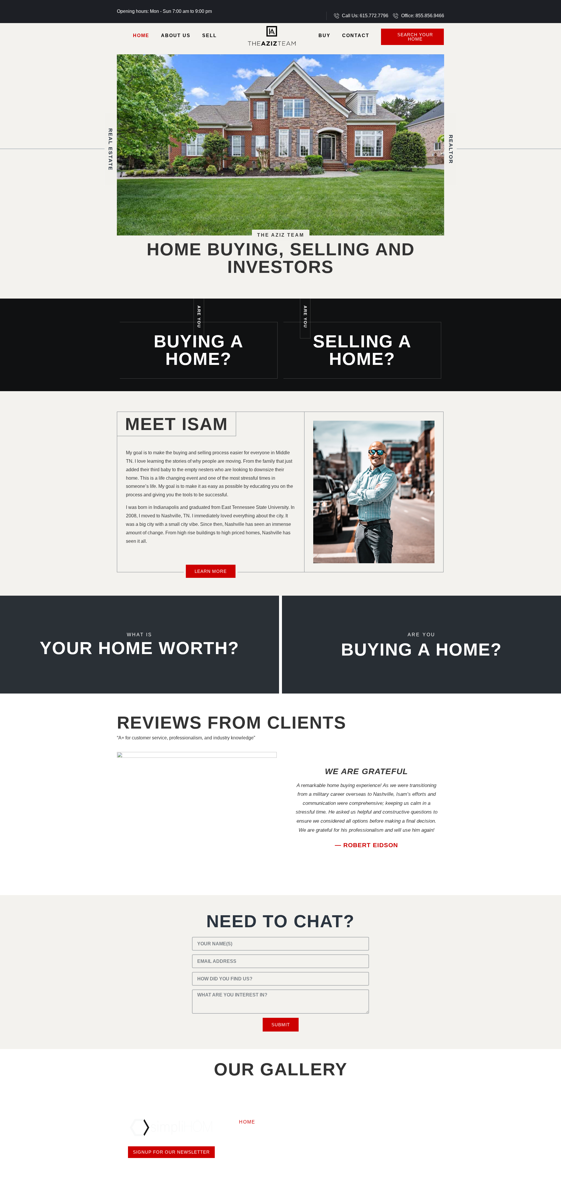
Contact (355, 35)
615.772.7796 (385, 1111)
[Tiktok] (432, 7)
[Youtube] (422, 7)
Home (141, 35)
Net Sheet (269, 1133)
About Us (176, 35)
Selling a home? (362, 350)
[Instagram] (401, 7)
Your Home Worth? (139, 648)
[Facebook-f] (391, 7)
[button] (293, 810)
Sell (209, 35)
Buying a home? (198, 350)
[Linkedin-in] (412, 7)
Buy (324, 35)
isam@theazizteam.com (400, 1136)
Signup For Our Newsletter (171, 1152)
